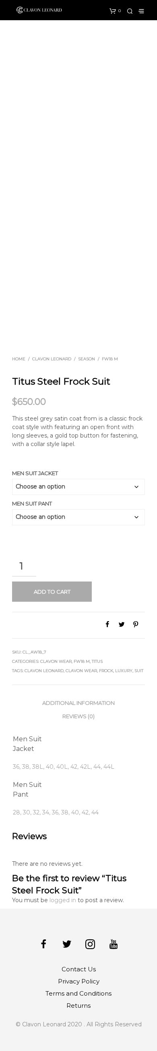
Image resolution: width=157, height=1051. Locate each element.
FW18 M (110, 359)
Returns (78, 1005)
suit (138, 670)
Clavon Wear (56, 661)
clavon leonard (44, 670)
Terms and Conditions (78, 993)
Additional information (78, 703)
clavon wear (81, 670)
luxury (123, 670)
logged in (63, 900)
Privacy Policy (78, 981)
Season (86, 359)
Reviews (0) (78, 716)
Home (18, 359)
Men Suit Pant (32, 503)
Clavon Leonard (51, 359)
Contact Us (79, 969)
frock (106, 670)
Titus (97, 661)
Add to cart (52, 591)
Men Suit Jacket (35, 473)
